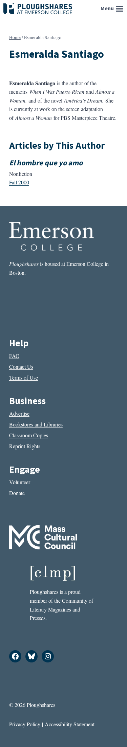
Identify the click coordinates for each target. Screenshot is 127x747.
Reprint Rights (24, 446)
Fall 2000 (19, 182)
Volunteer (19, 482)
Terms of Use (23, 377)
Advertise (19, 413)
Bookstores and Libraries (36, 424)
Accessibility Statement (69, 724)
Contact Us (21, 366)
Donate (17, 492)
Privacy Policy (24, 724)
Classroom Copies (28, 435)
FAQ (14, 355)
